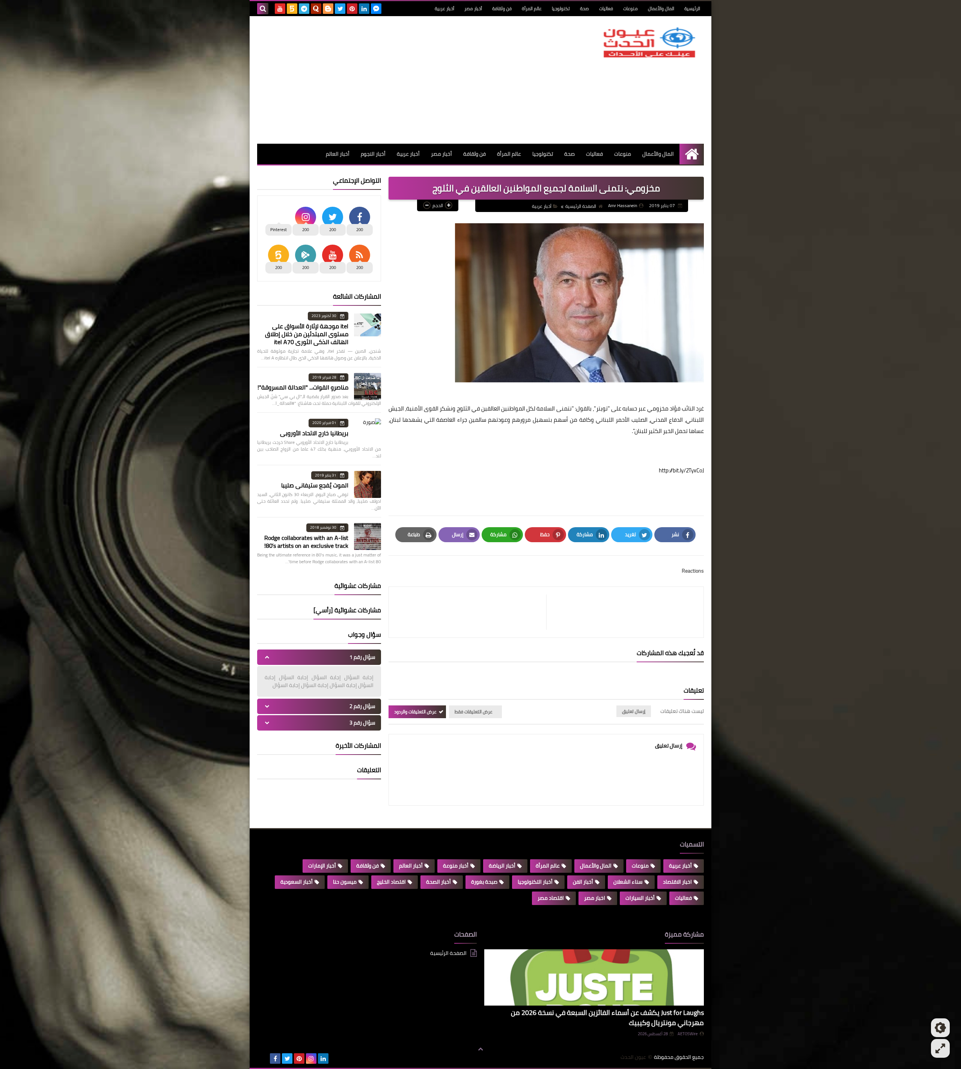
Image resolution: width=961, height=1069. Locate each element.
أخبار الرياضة (502, 866)
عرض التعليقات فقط (474, 711)
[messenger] (376, 8)
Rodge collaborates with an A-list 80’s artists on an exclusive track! (306, 541)
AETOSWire (688, 1033)
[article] (471, 612)
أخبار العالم (337, 154)
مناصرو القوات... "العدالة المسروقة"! (303, 387)
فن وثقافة (502, 8)
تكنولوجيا (561, 8)
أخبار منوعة (455, 866)
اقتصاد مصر (551, 898)
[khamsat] (292, 8)
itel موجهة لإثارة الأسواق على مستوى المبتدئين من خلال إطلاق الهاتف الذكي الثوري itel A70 (306, 333)
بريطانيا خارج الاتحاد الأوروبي (314, 433)
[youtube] (280, 8)
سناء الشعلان (628, 882)
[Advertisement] (393, 79)
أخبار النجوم (373, 154)
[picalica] (263, 1058)
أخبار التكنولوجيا (535, 882)
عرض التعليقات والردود (415, 711)
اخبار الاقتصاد (677, 882)
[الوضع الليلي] (940, 1027)
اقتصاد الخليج (391, 882)
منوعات (630, 8)
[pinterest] (352, 8)
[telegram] (304, 8)
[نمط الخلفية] (940, 1048)
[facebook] (275, 1058)
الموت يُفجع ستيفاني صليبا (314, 485)
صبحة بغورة (484, 882)
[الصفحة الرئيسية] (691, 154)
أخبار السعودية (296, 882)
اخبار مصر (594, 898)
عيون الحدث (633, 1057)
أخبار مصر (473, 8)
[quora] (316, 8)
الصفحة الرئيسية (580, 206)
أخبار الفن (583, 882)
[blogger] (328, 8)
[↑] (480, 1049)
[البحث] (262, 8)
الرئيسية (692, 8)
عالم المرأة (532, 8)
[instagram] (311, 1058)
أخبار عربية (444, 8)
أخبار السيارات (640, 898)
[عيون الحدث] (649, 42)
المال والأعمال (661, 8)
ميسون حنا (345, 882)
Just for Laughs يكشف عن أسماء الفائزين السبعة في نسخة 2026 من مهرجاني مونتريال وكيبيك (607, 1017)
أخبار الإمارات (322, 866)
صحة (584, 8)
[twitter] (340, 8)
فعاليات (606, 8)
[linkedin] (364, 8)
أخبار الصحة (438, 882)
